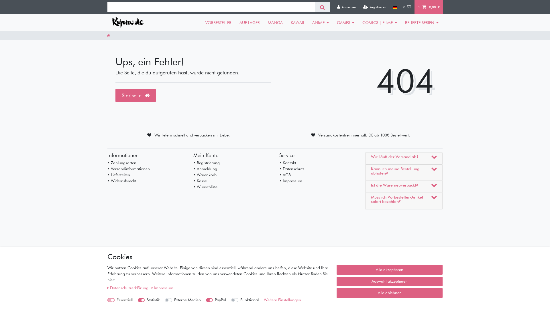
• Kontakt (287, 163)
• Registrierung (206, 163)
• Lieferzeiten (118, 175)
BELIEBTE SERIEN (419, 22)
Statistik (153, 300)
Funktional (249, 300)
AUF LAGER (249, 22)
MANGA (275, 22)
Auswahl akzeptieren (390, 281)
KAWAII (297, 22)
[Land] (394, 7)
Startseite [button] (132, 95)
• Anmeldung (205, 169)
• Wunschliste (205, 187)
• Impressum (290, 181)
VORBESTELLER (218, 22)
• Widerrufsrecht (121, 181)
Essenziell (125, 300)
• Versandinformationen (128, 169)
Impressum (163, 288)
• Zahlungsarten (121, 163)
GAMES (343, 22)
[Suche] (322, 7)
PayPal (220, 300)
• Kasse (200, 181)
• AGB (285, 175)
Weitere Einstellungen (282, 300)
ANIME (318, 22)
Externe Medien (187, 300)
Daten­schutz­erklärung (130, 288)
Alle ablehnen (390, 292)
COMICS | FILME (377, 22)
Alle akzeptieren (389, 269)
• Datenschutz (291, 169)
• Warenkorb (205, 175)
